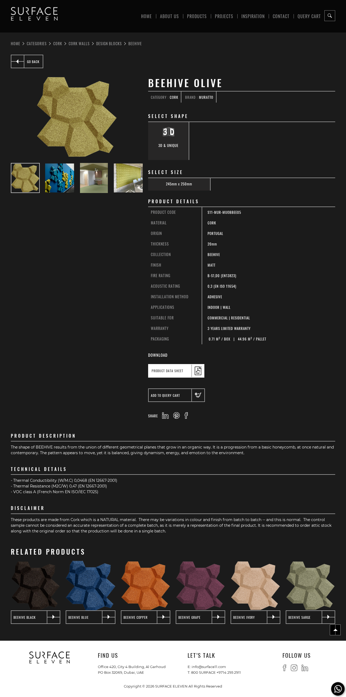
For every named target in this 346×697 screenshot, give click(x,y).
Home (146, 15)
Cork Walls (79, 43)
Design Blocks (109, 43)
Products (197, 15)
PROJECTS (224, 15)
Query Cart (309, 15)
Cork (57, 43)
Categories (37, 43)
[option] (77, 117)
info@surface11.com (209, 666)
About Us (169, 15)
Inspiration (253, 15)
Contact (281, 15)
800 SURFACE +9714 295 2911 (216, 672)
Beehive (135, 43)
